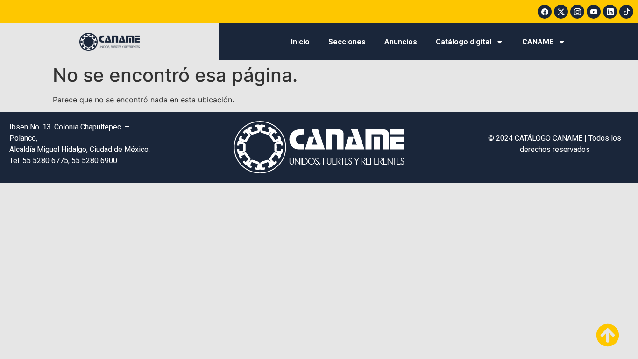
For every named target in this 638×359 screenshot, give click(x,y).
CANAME (537, 41)
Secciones (347, 41)
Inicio (300, 41)
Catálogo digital (463, 41)
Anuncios (400, 41)
